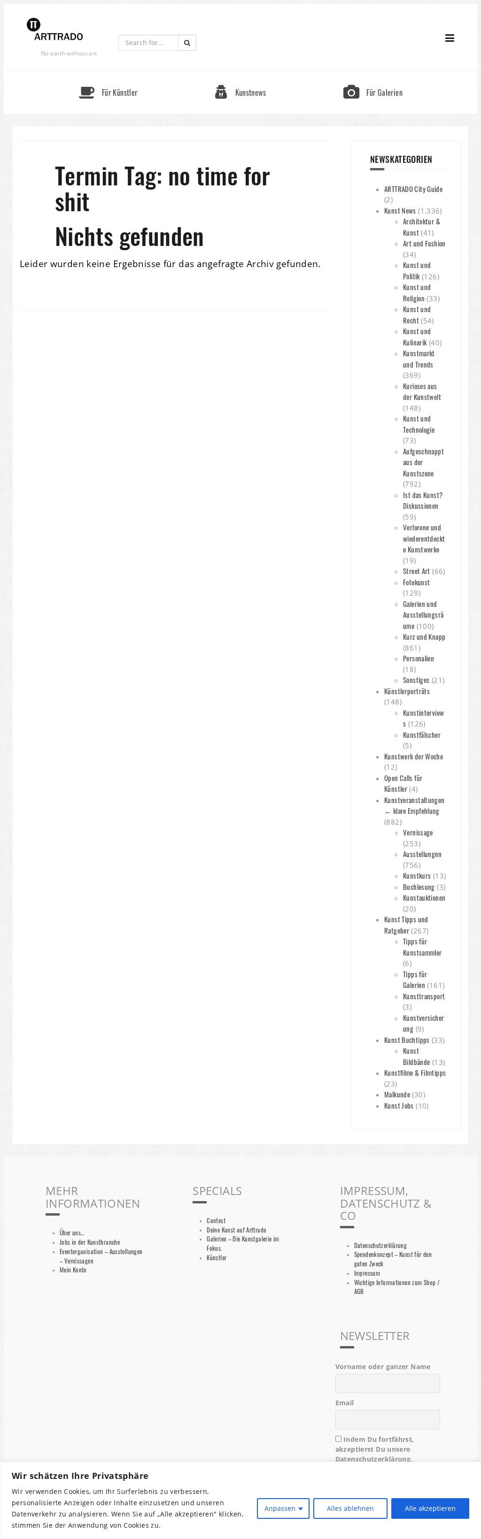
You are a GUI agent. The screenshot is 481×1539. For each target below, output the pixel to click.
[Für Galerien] (373, 74)
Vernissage (418, 832)
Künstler (216, 1257)
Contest (216, 1220)
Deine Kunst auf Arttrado (236, 1229)
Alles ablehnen (350, 1508)
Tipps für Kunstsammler (422, 946)
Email (344, 1402)
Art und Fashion (424, 243)
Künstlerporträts (407, 691)
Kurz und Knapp (424, 636)
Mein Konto (73, 1269)
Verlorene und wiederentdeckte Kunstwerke (424, 538)
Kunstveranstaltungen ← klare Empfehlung (414, 805)
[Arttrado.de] (55, 29)
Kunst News (400, 210)
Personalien (418, 658)
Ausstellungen (422, 854)
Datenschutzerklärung (380, 1245)
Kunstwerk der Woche (413, 756)
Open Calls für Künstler (403, 783)
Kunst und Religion (417, 292)
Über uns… (72, 1232)
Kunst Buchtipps (407, 1039)
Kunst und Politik (417, 270)
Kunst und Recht (417, 314)
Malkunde (397, 1094)
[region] (240, 1500)
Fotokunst (416, 582)
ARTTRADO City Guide (413, 189)
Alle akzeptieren (430, 1508)
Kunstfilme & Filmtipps (415, 1072)
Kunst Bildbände (416, 1056)
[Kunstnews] (240, 74)
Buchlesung (419, 886)
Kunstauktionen (424, 897)
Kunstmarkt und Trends (419, 358)
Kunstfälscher (422, 734)
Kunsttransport (424, 996)
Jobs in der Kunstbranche (90, 1242)
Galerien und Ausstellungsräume (423, 614)
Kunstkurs (417, 875)
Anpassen (279, 1508)
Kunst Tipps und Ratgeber (406, 924)
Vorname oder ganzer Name (383, 1366)
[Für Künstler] (108, 74)
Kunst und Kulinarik (417, 336)
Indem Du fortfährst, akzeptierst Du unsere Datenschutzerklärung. (374, 1449)
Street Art (416, 571)
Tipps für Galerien (415, 979)
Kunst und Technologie (418, 424)
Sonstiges (416, 679)
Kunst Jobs (399, 1105)
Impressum (367, 1273)
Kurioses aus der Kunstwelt (422, 391)
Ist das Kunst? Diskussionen (422, 500)
